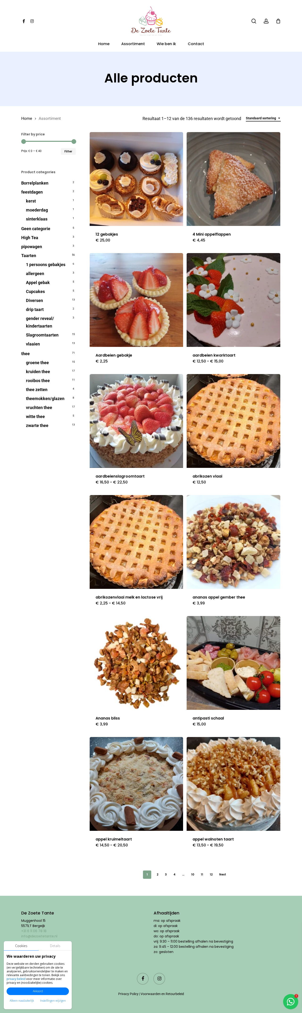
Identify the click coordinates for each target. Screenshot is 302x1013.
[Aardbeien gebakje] (136, 300)
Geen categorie (35, 228)
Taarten (28, 255)
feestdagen (32, 192)
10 (192, 874)
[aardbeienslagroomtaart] (136, 421)
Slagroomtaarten (42, 334)
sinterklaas (36, 218)
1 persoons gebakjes (45, 264)
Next (222, 874)
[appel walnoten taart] (233, 784)
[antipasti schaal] (233, 663)
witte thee (35, 416)
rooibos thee (38, 380)
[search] (254, 21)
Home (26, 118)
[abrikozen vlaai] (233, 421)
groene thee (37, 362)
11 (202, 874)
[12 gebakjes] (136, 179)
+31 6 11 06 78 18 (33, 931)
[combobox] (263, 118)
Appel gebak (38, 282)
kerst (31, 200)
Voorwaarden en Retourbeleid (162, 994)
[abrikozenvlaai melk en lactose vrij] (136, 542)
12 (211, 874)
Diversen (34, 300)
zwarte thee (37, 425)
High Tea (29, 237)
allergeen (35, 273)
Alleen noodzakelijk (22, 1001)
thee (25, 353)
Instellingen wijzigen (53, 1001)
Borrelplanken (34, 183)
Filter (68, 151)
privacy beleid (16, 979)
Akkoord (38, 991)
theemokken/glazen (45, 398)
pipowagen (31, 246)
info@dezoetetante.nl (39, 936)
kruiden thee (38, 371)
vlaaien (33, 343)
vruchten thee (39, 407)
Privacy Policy (128, 994)
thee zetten (36, 389)
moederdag (37, 209)
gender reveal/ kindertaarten (40, 322)
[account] (266, 21)
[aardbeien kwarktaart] (233, 300)
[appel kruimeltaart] (136, 784)
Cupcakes (35, 291)
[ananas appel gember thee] (233, 542)
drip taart (35, 309)
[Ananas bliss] (136, 663)
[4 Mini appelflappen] (233, 179)
